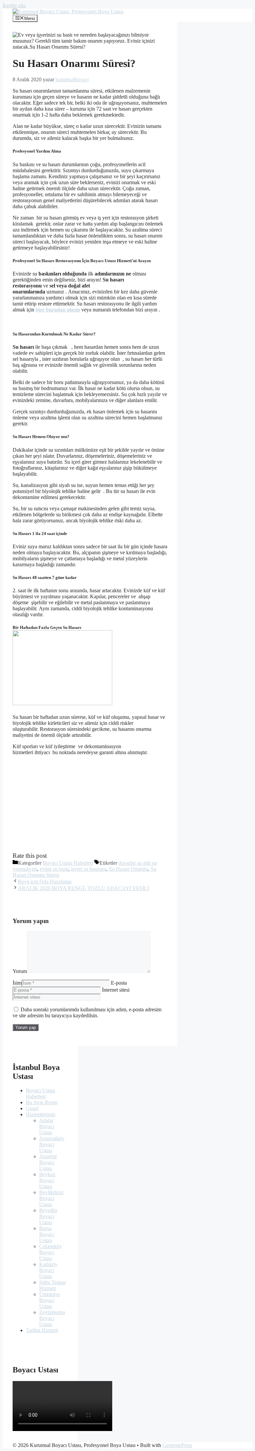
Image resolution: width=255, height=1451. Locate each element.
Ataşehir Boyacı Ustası (48, 1162)
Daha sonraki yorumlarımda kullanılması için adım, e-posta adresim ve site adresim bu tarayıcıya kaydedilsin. (87, 1012)
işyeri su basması (88, 869)
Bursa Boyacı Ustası (46, 1234)
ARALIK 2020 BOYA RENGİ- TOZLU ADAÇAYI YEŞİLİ (83, 888)
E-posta (119, 983)
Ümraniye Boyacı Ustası (49, 1300)
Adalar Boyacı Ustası (46, 1126)
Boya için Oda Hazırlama (44, 881)
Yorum (20, 971)
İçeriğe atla (14, 5)
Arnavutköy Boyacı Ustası (51, 1144)
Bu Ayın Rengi (41, 1102)
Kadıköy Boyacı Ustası (48, 1270)
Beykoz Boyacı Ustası (47, 1180)
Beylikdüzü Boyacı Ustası (51, 1198)
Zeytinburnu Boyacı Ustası (52, 1318)
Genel (32, 1108)
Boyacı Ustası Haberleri (68, 863)
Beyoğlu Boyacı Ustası (48, 1216)
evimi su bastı (54, 869)
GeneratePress (177, 1445)
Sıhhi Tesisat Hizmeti (52, 1285)
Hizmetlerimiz (40, 1114)
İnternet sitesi (115, 990)
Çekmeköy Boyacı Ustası (50, 1252)
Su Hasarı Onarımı (128, 869)
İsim (17, 983)
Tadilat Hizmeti (42, 1330)
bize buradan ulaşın (58, 309)
